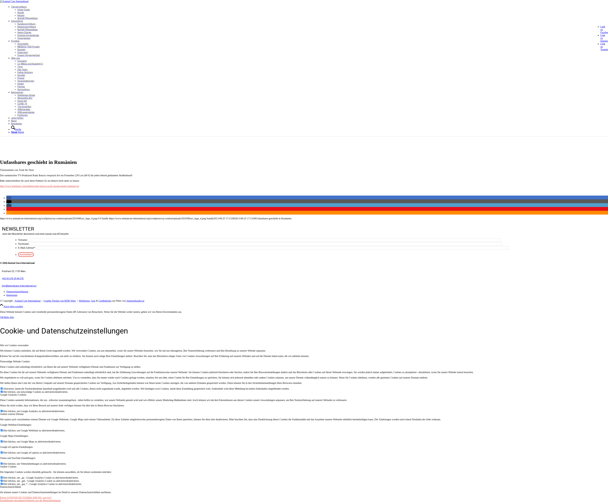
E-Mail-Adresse (26, 247)
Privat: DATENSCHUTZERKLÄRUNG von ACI (25, 497)
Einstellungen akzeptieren (13, 500)
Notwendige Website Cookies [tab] (15, 361)
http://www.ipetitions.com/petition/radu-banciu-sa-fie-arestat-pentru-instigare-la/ (39, 186)
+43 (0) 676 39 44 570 (13, 278)
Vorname (22, 239)
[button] (8, 198)
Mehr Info (9, 317)
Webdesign (84, 300)
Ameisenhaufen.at (135, 300)
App (93, 300)
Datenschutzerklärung (17, 291)
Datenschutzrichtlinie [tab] (10, 487)
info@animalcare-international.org (19, 286)
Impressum (11, 295)
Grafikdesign (104, 300)
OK (2, 317)
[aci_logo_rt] (14, 1)
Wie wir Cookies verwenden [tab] (14, 345)
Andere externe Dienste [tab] (12, 414)
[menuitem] (308, 12)
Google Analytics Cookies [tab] (13, 394)
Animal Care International (28, 300)
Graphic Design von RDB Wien (60, 300)
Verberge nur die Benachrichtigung (43, 500)
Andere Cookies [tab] (8, 466)
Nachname (23, 243)
